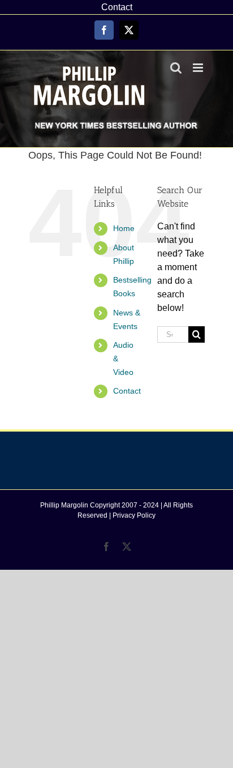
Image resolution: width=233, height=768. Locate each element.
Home (124, 228)
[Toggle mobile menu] (199, 68)
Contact (127, 390)
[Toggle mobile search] (176, 68)
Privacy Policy (134, 515)
